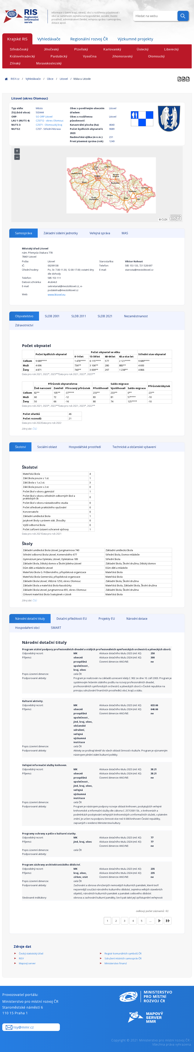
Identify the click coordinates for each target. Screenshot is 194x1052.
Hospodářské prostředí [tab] (85, 447)
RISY (21, 958)
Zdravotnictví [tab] (24, 325)
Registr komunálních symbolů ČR (123, 953)
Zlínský (15, 63)
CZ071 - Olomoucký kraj (49, 124)
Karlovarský (112, 49)
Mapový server (27, 963)
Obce (50, 79)
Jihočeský (51, 49)
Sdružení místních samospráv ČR (123, 958)
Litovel (64, 79)
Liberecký (171, 49)
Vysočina (90, 56)
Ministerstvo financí (116, 963)
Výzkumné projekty (135, 39)
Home (6, 79)
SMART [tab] (56, 628)
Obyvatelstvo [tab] (24, 316)
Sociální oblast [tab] (47, 447)
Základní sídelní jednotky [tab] (61, 233)
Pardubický (59, 56)
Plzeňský (81, 49)
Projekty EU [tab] (107, 619)
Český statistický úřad (31, 953)
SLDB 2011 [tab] (78, 316)
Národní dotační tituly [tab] (30, 619)
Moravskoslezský (49, 63)
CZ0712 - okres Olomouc (49, 120)
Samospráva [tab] (23, 233)
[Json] (187, 79)
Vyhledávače (48, 39)
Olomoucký (156, 56)
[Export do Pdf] (180, 79)
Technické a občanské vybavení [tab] (134, 447)
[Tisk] (184, 79)
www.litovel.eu (56, 294)
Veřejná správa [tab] (100, 233)
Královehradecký (22, 56)
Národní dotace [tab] (136, 619)
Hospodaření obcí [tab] (27, 628)
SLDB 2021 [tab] (105, 316)
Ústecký (143, 49)
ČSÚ (35, 428)
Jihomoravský (122, 56)
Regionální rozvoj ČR (89, 39)
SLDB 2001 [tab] (52, 316)
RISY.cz (15, 79)
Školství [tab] (20, 447)
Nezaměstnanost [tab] (136, 316)
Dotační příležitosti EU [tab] (71, 619)
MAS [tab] (125, 233)
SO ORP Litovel (44, 116)
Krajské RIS (17, 39)
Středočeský (19, 49)
